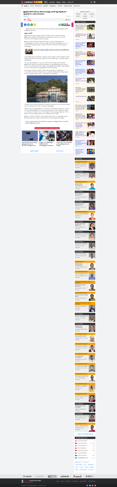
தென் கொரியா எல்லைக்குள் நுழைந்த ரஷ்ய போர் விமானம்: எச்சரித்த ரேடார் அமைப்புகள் (29, 144)
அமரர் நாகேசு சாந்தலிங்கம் (81, 163)
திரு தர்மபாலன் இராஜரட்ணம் (81, 316)
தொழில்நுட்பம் (78, 462)
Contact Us (68, 481)
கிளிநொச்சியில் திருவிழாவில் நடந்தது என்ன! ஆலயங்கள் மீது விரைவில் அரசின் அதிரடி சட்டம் (80, 116)
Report (68, 19)
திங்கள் (78, 16)
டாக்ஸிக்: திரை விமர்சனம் (80, 96)
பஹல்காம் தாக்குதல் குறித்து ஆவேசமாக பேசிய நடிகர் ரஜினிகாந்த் (51, 49)
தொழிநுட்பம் (53, 6)
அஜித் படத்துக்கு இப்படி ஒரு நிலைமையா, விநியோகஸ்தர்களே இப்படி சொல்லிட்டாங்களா (81, 133)
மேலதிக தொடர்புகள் (81, 438)
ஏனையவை (76, 6)
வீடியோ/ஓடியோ (83, 469)
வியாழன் (78, 13)
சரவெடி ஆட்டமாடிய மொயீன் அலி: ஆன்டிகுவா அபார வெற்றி (64, 144)
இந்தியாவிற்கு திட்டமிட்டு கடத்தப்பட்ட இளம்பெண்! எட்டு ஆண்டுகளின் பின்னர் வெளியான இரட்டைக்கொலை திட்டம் (80, 27)
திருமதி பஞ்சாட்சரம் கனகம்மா (81, 233)
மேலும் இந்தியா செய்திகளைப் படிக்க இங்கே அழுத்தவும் (47, 128)
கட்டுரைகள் (90, 469)
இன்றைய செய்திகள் (85, 11)
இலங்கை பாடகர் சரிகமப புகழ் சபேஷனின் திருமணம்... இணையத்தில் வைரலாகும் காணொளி (80, 62)
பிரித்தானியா (91, 464)
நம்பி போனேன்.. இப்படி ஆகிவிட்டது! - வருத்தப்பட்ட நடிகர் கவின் (80, 79)
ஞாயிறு (85, 16)
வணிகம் (60, 6)
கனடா (85, 464)
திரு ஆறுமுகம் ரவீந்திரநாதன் (81, 173)
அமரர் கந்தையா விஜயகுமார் (81, 345)
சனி (92, 16)
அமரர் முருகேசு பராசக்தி (80, 336)
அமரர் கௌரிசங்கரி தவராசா (81, 395)
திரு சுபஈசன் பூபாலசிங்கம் (81, 253)
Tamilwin (76, 30)
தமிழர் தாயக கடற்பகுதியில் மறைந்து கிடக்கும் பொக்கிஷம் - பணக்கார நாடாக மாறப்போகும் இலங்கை (80, 89)
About (62, 481)
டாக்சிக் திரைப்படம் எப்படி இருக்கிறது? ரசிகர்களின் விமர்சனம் (80, 35)
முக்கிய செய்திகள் (34, 151)
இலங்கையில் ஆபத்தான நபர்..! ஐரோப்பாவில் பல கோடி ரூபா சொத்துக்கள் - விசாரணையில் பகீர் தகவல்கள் (80, 107)
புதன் (85, 13)
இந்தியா (26, 6)
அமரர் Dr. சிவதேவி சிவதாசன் (81, 425)
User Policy (75, 481)
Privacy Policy (91, 481)
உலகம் (32, 6)
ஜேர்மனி (87, 467)
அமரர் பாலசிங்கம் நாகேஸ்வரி (81, 213)
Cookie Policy (83, 481)
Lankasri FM (70, 2)
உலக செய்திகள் (78, 464)
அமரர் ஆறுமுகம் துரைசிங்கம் (81, 376)
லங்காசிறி (52, 2)
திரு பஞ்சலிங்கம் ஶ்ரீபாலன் (81, 306)
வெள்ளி (85, 18)
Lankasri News (33, 485)
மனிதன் (58, 2)
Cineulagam (77, 39)
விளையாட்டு (38, 6)
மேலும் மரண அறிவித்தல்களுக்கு (85, 434)
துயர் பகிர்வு (79, 158)
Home (58, 481)
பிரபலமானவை (60, 151)
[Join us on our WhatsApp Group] (64, 24)
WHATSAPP (28, 123)
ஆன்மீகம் (45, 6)
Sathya (28, 19)
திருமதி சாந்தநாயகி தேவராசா (81, 415)
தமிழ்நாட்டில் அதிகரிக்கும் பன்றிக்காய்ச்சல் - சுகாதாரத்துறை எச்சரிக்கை (46, 144)
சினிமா (64, 2)
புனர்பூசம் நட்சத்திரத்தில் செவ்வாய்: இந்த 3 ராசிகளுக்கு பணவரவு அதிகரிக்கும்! (80, 44)
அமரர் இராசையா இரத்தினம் (81, 385)
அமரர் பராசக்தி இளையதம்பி (81, 273)
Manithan (77, 48)
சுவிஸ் (76, 467)
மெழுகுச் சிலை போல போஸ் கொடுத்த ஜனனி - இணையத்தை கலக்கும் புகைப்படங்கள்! (80, 71)
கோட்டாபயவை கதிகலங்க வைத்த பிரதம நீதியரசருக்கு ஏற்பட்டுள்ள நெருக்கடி (80, 53)
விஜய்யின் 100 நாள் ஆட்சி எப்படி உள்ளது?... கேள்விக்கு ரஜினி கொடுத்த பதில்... (81, 124)
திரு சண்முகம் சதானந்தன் (81, 243)
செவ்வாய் (92, 13)
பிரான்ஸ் (81, 467)
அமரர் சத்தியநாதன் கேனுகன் (81, 366)
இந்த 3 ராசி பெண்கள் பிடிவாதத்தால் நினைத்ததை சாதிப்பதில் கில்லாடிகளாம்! (80, 142)
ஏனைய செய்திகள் (81, 22)
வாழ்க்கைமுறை (68, 6)
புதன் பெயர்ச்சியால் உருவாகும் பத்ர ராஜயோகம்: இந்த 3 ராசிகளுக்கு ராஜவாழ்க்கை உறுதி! (79, 151)
